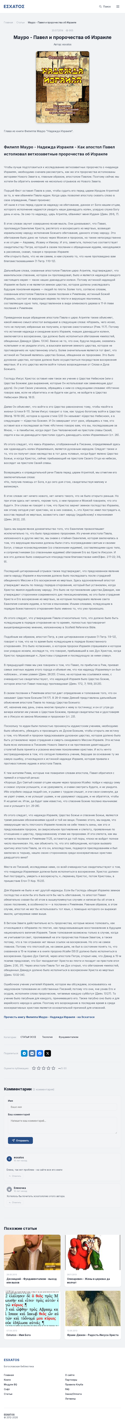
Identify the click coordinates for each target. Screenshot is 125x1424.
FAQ (67, 1389)
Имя (10, 1100)
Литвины (70, 1398)
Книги (7, 1379)
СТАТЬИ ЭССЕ (28, 1037)
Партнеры (71, 1379)
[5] (53, 1068)
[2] (38, 1068)
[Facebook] (40, 1053)
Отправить (22, 1140)
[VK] (32, 1053)
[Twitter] (47, 1053)
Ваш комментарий (19, 1114)
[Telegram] (24, 1053)
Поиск (107, 6)
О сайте (70, 1375)
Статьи (20, 22)
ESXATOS (11, 1360)
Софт (7, 1389)
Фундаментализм (68, 1037)
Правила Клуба (74, 1384)
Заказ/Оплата (73, 1394)
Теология (47, 1037)
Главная (8, 22)
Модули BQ (10, 1384)
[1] (34, 1068)
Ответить (16, 1176)
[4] (48, 1068)
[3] (43, 1068)
